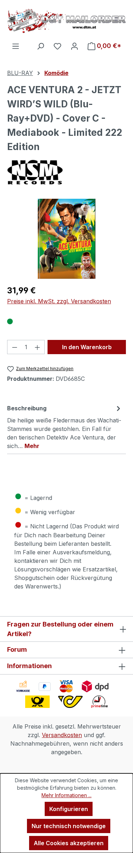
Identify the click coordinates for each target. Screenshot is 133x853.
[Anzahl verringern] (14, 347)
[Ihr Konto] (74, 46)
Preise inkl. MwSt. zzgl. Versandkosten (59, 301)
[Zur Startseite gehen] (66, 21)
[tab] (64, 426)
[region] (66, 239)
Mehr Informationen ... (66, 795)
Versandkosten (62, 735)
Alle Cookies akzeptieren (69, 843)
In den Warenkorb (87, 347)
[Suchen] (40, 46)
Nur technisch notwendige (69, 826)
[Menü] (15, 46)
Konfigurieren (68, 808)
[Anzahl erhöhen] (37, 347)
